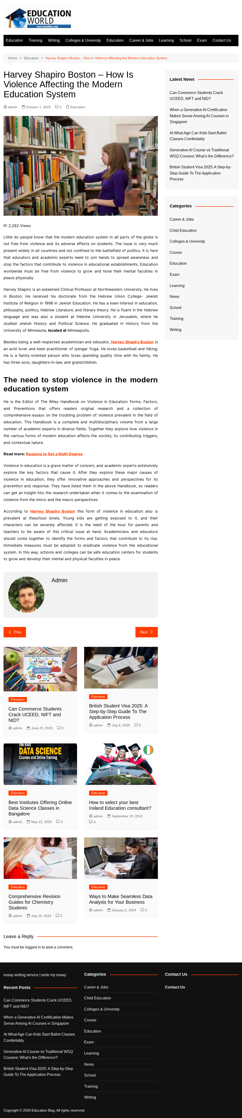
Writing (54, 40)
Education (14, 40)
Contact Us (221, 40)
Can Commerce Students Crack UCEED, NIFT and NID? (35, 714)
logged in (33, 947)
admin (12, 107)
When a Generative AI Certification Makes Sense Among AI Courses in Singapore (199, 116)
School (185, 40)
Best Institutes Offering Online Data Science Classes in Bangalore (40, 808)
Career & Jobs (141, 40)
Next (143, 632)
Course (176, 252)
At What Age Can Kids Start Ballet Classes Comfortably (198, 136)
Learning (166, 40)
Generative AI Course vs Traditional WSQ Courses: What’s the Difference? (202, 153)
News (174, 297)
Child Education (183, 230)
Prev (17, 632)
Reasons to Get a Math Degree (54, 454)
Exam (202, 40)
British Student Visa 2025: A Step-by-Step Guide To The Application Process (118, 711)
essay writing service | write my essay (35, 975)
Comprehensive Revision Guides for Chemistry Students (34, 902)
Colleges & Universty (83, 40)
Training (35, 40)
